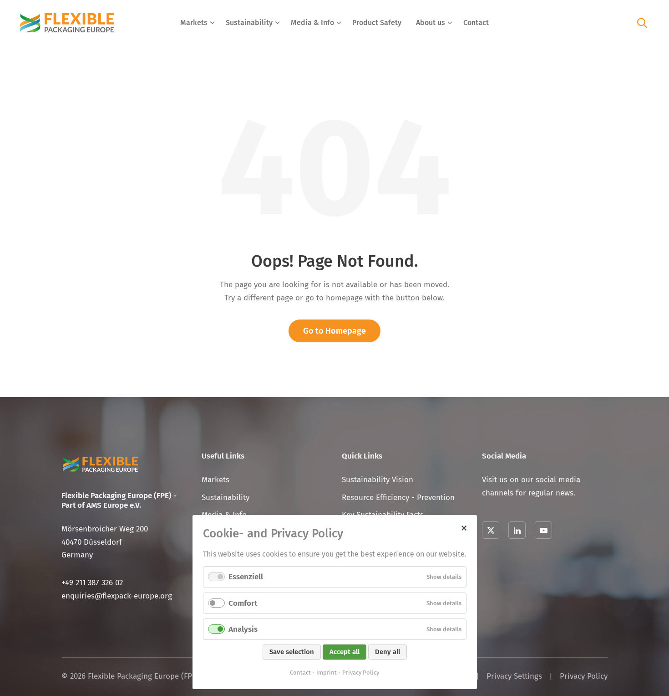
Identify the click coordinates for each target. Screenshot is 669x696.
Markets (194, 22)
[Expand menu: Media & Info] (339, 22)
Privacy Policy (584, 676)
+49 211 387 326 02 (92, 583)
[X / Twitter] (490, 530)
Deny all (387, 652)
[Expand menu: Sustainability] (277, 22)
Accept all (344, 652)
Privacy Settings (514, 676)
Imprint (326, 672)
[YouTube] (543, 530)
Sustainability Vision (377, 480)
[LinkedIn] (517, 530)
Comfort (242, 603)
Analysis (243, 629)
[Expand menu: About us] (450, 22)
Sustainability (249, 22)
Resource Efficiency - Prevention (398, 497)
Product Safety (376, 22)
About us (430, 22)
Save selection (291, 652)
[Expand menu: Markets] (212, 22)
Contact (476, 22)
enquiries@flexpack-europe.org (116, 596)
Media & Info (312, 22)
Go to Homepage (334, 331)
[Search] (642, 22)
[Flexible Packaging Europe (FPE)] (67, 23)
